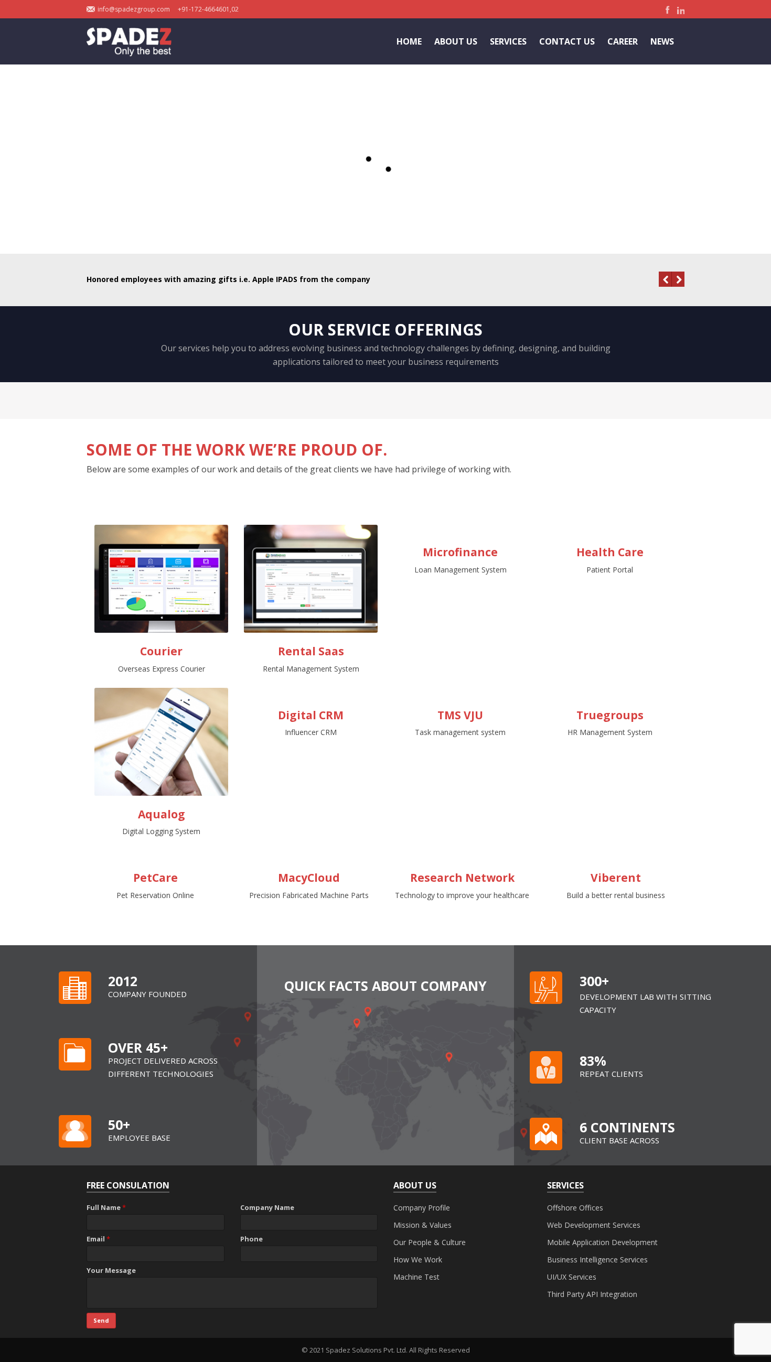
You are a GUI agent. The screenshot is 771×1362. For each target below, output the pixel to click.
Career (622, 41)
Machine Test (416, 1277)
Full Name (106, 1207)
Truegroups (610, 715)
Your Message (111, 1270)
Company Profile (421, 1208)
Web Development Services (593, 1225)
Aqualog (161, 814)
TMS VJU (460, 715)
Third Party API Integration (592, 1294)
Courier (161, 651)
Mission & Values (422, 1225)
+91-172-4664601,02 (208, 9)
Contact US (567, 41)
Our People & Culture (429, 1242)
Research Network (462, 877)
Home (409, 41)
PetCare (155, 877)
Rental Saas (311, 651)
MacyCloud (309, 877)
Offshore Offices (575, 1208)
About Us (455, 41)
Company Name (267, 1207)
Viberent (616, 877)
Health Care (610, 552)
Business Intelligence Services (597, 1259)
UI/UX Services (571, 1277)
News (662, 41)
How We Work (417, 1259)
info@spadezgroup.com (134, 9)
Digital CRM (311, 715)
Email (98, 1239)
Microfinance (460, 552)
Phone (251, 1239)
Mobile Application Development (602, 1242)
